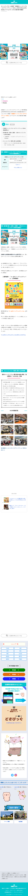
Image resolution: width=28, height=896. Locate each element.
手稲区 (20, 659)
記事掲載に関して (9, 892)
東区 (8, 651)
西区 (20, 651)
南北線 (14, 670)
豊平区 (20, 656)
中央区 (7, 648)
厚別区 (7, 656)
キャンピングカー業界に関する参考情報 (12, 141)
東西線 (14, 674)
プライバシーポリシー (18, 892)
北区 (20, 648)
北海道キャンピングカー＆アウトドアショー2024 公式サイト (14, 449)
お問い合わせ (19, 890)
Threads (4, 102)
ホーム (7, 890)
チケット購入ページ (18, 167)
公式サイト (18, 164)
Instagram (5, 100)
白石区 (20, 653)
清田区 (7, 659)
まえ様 (1, 787)
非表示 (12, 124)
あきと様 (17, 787)
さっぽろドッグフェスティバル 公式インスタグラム (13, 334)
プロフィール (12, 890)
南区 (8, 653)
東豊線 (14, 678)
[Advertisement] (14, 28)
